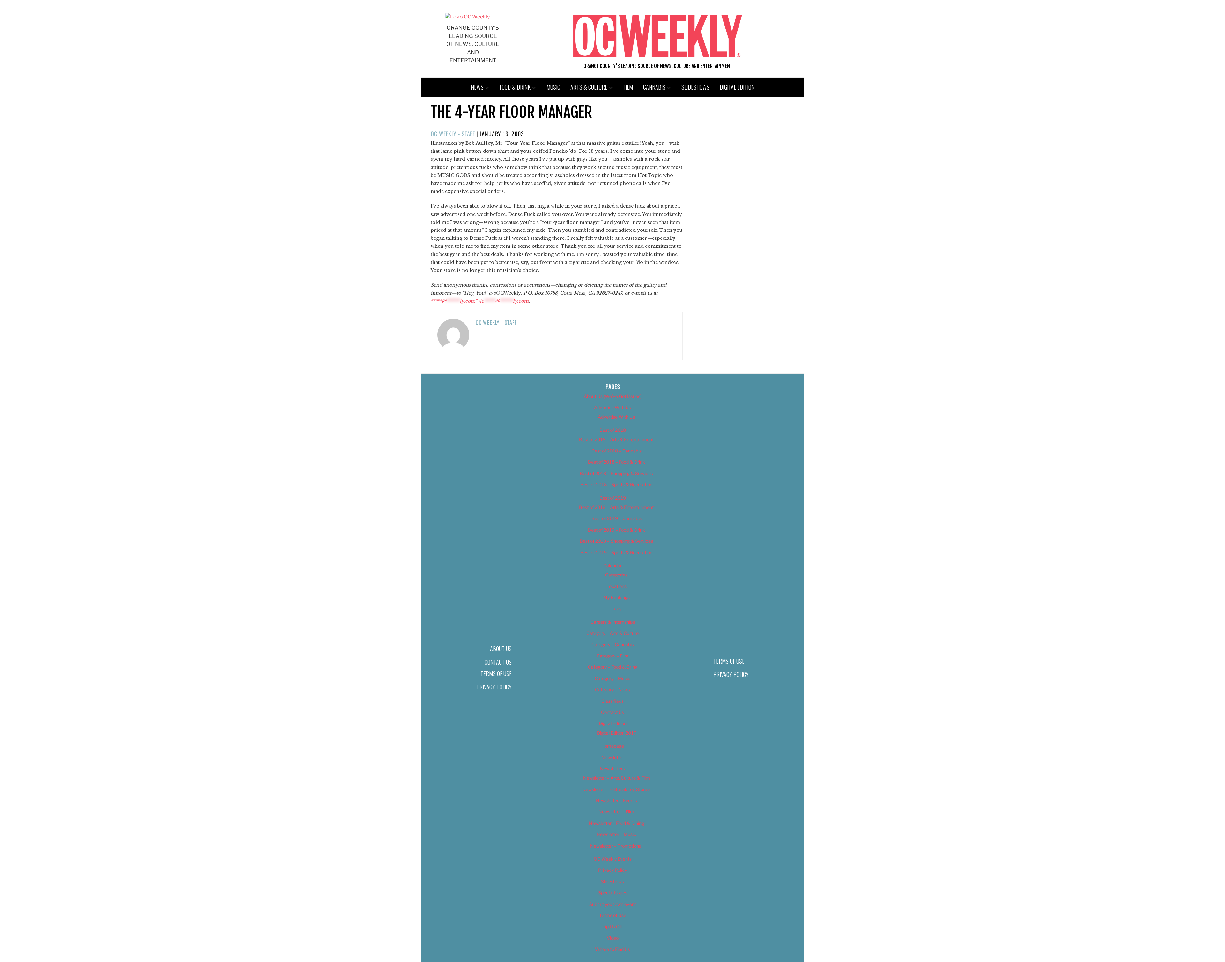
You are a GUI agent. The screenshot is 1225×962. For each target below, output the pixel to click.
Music (553, 87)
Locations (616, 586)
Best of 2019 (612, 498)
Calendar (612, 565)
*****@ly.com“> (480, 301)
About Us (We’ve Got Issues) (613, 396)
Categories (616, 574)
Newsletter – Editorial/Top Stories (616, 789)
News (477, 87)
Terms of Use (496, 673)
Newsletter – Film (616, 811)
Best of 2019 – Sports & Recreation (616, 552)
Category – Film (612, 655)
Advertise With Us (612, 407)
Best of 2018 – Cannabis (616, 450)
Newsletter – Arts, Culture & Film (616, 778)
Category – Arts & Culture (612, 633)
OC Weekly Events (613, 859)
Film (628, 87)
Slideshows (695, 87)
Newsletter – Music (616, 834)
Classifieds (612, 701)
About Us (501, 648)
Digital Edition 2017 (616, 733)
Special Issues (612, 892)
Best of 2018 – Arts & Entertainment (616, 439)
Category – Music (612, 678)
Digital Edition (737, 87)
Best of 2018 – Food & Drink (616, 462)
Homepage (612, 746)
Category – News (612, 689)
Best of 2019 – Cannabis (616, 518)
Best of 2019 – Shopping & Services (616, 541)
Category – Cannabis (612, 644)
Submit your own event (612, 904)
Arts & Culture (588, 87)
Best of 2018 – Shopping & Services (616, 473)
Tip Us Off (612, 926)
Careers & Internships (612, 622)
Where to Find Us (612, 949)
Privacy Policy (494, 687)
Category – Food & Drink (612, 667)
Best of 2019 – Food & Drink (616, 529)
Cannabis (654, 87)
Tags (616, 608)
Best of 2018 (612, 430)
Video (613, 938)
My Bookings (616, 597)
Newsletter (612, 757)
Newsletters (612, 768)
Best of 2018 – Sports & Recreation (616, 484)
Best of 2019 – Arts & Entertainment (616, 507)
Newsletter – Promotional (616, 845)
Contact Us (498, 662)
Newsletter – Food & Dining (616, 823)
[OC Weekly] (467, 17)
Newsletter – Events (616, 800)
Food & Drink (515, 87)
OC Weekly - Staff (453, 133)
